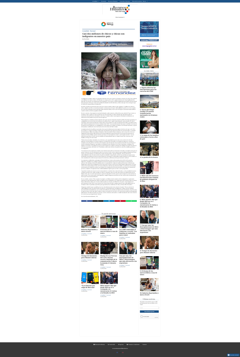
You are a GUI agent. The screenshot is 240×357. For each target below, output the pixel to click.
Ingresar (121, 344)
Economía (103, 1)
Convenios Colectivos (125, 1)
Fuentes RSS (112, 344)
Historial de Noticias (100, 344)
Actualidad (94, 1)
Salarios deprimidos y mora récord (89, 230)
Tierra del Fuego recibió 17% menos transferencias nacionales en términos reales (148, 113)
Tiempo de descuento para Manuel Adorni (89, 257)
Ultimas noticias (149, 299)
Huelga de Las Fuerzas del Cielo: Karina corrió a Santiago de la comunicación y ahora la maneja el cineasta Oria (108, 260)
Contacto (144, 344)
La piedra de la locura (150, 157)
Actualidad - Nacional (88, 31)
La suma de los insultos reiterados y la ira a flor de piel (149, 137)
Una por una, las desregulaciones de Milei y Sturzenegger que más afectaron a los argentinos (128, 259)
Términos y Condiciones (133, 344)
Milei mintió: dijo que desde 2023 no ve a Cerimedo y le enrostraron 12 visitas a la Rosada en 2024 (108, 289)
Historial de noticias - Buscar (139, 1)
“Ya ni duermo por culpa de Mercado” (88, 286)
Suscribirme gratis (149, 311)
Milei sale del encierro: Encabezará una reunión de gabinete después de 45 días (149, 178)
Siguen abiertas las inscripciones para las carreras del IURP (148, 89)
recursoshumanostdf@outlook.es (120, 348)
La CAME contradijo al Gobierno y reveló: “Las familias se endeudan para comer (128, 232)
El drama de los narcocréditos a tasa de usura (109, 231)
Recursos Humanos (113, 1)
